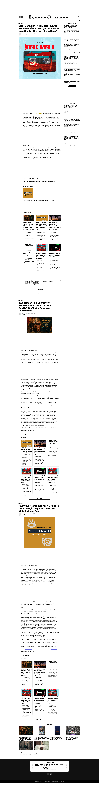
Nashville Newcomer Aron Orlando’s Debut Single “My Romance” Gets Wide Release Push (71, 31)
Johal (24, 314)
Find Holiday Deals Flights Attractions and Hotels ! (39, 181)
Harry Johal (25, 34)
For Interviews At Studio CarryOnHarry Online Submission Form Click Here (38, 200)
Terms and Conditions (53, 777)
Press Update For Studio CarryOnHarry (31, 178)
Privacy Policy (44, 777)
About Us (38, 777)
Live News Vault (54, 427)
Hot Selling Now (54, 20)
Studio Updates (39, 20)
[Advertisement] (49, 7)
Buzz (33, 20)
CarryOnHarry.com (38, 113)
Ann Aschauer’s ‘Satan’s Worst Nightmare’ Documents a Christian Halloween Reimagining (71, 45)
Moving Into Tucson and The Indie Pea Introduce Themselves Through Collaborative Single (72, 74)
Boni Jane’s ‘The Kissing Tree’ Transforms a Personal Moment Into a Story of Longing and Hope (72, 40)
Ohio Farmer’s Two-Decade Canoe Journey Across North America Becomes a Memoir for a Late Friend (72, 36)
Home (34, 777)
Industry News (47, 20)
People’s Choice (28, 427)
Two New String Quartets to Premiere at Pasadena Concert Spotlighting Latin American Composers (71, 26)
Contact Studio (63, 20)
